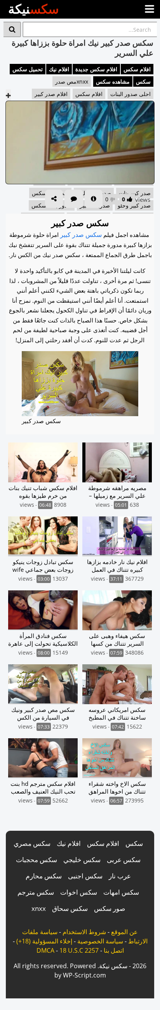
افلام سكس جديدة (96, 69)
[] (12, 29)
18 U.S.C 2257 (79, 950)
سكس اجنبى (85, 875)
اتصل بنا (114, 950)
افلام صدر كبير (51, 94)
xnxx (38, 908)
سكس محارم (44, 875)
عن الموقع (124, 932)
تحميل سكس (27, 69)
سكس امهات (121, 892)
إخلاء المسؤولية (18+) (44, 941)
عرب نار (120, 875)
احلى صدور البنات (130, 94)
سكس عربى (124, 859)
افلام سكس (137, 69)
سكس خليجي (82, 859)
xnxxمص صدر (71, 81)
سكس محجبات (36, 859)
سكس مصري (32, 843)
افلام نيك (59, 69)
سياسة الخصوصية (100, 941)
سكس (143, 81)
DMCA (45, 950)
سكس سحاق (70, 908)
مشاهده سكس (113, 81)
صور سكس (109, 908)
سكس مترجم (35, 892)
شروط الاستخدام (84, 932)
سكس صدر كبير (81, 234)
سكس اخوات (78, 892)
